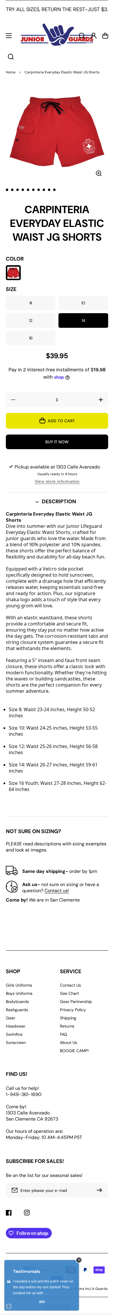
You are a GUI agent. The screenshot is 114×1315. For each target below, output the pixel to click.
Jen (42, 1302)
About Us (68, 1042)
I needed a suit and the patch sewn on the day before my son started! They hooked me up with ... (43, 1287)
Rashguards (17, 1009)
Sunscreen (16, 1042)
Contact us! (56, 890)
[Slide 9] (49, 190)
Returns (67, 1026)
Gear (10, 1018)
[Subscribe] (101, 1190)
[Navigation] (9, 36)
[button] (57, 501)
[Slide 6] (33, 190)
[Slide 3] (17, 190)
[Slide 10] (54, 190)
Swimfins (14, 1034)
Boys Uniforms (19, 993)
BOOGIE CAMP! (74, 1050)
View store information (57, 481)
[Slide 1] (7, 190)
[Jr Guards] (57, 35)
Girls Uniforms (19, 985)
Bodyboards (17, 1001)
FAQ (63, 1034)
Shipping (68, 1018)
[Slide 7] (38, 190)
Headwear (15, 1026)
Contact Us (70, 985)
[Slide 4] (23, 190)
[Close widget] (79, 1260)
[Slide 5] (28, 190)
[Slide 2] (12, 190)
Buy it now (57, 441)
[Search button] (11, 57)
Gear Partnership (76, 1001)
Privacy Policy (73, 1009)
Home (10, 72)
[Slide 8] (44, 190)
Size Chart (69, 993)
